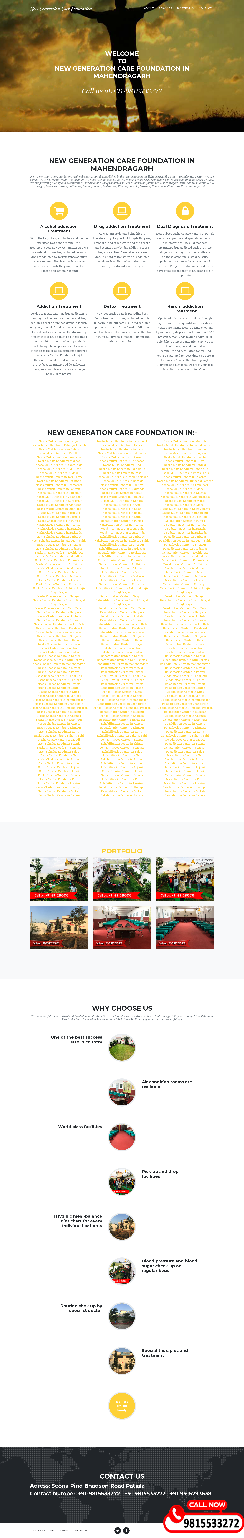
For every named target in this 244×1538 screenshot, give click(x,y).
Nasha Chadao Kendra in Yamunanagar (59, 699)
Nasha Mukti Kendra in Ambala (122, 449)
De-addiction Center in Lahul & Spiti (185, 735)
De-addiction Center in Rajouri (185, 767)
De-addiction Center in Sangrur (185, 596)
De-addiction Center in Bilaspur (185, 711)
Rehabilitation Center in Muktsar (122, 576)
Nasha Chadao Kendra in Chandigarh (59, 703)
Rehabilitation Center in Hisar (122, 640)
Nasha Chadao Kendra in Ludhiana (59, 564)
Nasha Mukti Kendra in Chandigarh (185, 485)
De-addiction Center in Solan (185, 751)
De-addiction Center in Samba (185, 775)
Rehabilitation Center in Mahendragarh (122, 664)
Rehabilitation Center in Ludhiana (122, 564)
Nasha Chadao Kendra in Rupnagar (59, 584)
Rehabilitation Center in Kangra (122, 723)
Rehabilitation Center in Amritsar (122, 524)
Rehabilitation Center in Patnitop (122, 783)
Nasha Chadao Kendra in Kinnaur (59, 727)
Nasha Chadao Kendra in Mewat (59, 668)
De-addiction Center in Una (185, 755)
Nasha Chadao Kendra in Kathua (59, 763)
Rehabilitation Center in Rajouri (122, 767)
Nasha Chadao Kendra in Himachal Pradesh (59, 707)
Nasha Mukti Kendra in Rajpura (59, 512)
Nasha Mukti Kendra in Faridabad (122, 461)
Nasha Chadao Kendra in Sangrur (59, 596)
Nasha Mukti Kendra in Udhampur (185, 512)
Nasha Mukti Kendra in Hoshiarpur (59, 485)
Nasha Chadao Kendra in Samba (59, 775)
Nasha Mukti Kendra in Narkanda (122, 489)
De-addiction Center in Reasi (185, 771)
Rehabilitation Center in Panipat (122, 680)
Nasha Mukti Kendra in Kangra (122, 500)
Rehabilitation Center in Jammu (122, 759)
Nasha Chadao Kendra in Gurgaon (59, 636)
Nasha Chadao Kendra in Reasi (59, 771)
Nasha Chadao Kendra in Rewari (59, 684)
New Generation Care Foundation (61, 8)
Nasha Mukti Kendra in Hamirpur (122, 496)
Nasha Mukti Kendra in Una (122, 504)
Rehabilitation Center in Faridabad (122, 628)
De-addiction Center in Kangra (185, 723)
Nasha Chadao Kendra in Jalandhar (59, 556)
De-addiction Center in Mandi (185, 739)
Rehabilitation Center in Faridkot (122, 536)
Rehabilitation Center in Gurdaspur (122, 548)
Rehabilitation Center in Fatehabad (122, 632)
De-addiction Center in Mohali (185, 791)
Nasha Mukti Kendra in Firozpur (59, 492)
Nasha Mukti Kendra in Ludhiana (59, 508)
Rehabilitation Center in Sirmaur (122, 747)
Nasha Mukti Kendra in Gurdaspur (59, 500)
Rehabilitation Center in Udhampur (122, 787)
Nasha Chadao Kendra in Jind (59, 648)
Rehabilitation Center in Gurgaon (122, 636)
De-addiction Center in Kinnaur (185, 727)
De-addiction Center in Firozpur (185, 544)
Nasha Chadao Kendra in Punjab (59, 520)
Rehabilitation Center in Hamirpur (122, 719)
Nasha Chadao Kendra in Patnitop (59, 783)
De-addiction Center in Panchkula (185, 676)
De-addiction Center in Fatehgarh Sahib (185, 540)
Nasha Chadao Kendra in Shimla (59, 743)
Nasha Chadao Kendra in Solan (59, 751)
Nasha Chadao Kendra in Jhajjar (59, 644)
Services (165, 8)
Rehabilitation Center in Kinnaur (122, 727)
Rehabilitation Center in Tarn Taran (122, 608)
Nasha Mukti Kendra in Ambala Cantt (122, 441)
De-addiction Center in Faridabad (185, 628)
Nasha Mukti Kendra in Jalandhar (59, 496)
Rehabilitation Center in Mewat (122, 668)
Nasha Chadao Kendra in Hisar (59, 640)
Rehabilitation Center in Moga (122, 572)
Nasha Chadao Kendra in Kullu (59, 731)
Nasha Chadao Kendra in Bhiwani (59, 620)
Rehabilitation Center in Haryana (122, 612)
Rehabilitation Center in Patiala (122, 580)
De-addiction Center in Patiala (185, 580)
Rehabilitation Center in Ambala (122, 616)
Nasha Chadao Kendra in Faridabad (59, 628)
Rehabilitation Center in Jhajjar (122, 644)
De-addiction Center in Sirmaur (185, 747)
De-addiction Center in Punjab (185, 520)
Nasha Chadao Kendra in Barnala (59, 528)
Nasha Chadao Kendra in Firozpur (59, 544)
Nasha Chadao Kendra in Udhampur (59, 787)
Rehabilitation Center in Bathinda (122, 532)
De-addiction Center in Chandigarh (185, 703)
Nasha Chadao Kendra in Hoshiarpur (59, 552)
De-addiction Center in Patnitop (185, 783)
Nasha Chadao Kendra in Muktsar (59, 576)
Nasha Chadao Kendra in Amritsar (58, 524)
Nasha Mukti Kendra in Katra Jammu (185, 508)
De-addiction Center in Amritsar (185, 524)
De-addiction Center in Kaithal (185, 652)
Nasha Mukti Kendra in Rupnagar (59, 457)
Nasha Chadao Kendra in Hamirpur (59, 719)
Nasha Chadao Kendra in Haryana (59, 612)
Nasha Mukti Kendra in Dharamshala (185, 496)
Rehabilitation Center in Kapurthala (122, 560)
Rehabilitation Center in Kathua (122, 763)
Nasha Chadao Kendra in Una (59, 755)
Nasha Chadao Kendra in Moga (59, 572)
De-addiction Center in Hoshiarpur (185, 552)
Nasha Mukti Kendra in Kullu (122, 516)
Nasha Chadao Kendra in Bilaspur (59, 711)
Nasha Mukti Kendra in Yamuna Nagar (122, 477)
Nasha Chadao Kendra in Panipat (59, 680)
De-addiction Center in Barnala (185, 528)
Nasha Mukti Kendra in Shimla (185, 492)
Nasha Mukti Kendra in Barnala (59, 516)
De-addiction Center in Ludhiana (185, 564)
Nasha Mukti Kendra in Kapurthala (59, 465)
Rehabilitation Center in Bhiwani (122, 620)
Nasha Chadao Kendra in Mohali (59, 791)
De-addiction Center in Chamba (185, 715)
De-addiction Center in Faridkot (185, 536)
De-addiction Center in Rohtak (185, 687)
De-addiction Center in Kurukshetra (185, 660)
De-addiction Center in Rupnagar (185, 584)
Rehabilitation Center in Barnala (122, 528)
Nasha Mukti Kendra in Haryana (185, 453)
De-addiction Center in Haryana (185, 612)
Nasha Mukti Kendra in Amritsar (59, 504)
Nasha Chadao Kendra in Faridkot (59, 536)
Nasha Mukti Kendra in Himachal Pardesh (185, 445)
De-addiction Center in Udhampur (185, 787)
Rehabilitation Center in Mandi (122, 739)
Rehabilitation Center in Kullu (122, 731)
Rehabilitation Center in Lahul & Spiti (122, 735)
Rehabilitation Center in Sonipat (122, 695)
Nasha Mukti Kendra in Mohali (185, 489)
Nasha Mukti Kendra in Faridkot (59, 453)
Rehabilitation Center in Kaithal (122, 652)
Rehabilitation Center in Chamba (122, 715)
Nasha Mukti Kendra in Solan (122, 508)
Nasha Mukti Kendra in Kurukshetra (122, 453)
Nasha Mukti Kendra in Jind (122, 465)
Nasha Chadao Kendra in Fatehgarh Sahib (59, 540)
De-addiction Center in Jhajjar (185, 644)
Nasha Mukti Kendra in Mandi (185, 500)
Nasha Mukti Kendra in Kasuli (122, 492)
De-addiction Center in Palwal (185, 672)
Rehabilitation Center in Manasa (122, 568)
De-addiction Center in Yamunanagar (185, 699)
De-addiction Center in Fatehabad (185, 632)
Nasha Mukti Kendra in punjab (59, 441)
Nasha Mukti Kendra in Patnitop (185, 516)
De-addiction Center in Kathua (185, 763)
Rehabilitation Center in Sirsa (122, 691)
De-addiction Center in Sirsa (185, 691)
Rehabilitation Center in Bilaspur (122, 711)
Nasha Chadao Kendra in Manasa (59, 568)
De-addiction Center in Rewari (185, 684)
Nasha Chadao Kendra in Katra (59, 779)
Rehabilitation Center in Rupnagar (122, 584)
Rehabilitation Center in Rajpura (122, 795)
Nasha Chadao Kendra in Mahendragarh (59, 664)
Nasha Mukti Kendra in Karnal (122, 457)
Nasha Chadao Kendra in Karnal (59, 656)
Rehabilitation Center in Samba (122, 775)
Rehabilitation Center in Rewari (122, 684)
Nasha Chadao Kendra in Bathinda (59, 532)
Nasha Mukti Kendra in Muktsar (59, 469)
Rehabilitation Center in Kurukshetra (122, 660)
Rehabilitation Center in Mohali (122, 791)
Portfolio (185, 8)
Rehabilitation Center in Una (122, 755)
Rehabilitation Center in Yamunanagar (122, 699)
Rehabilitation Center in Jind (122, 648)
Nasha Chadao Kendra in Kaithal (59, 652)
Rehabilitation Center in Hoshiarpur (122, 552)
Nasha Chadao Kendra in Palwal (59, 672)
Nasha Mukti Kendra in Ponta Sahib (185, 473)
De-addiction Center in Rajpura (185, 795)
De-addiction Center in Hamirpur (185, 719)
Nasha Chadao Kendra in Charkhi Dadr (59, 624)
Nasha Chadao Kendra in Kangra (59, 723)
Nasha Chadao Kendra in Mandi (59, 739)
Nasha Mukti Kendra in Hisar (185, 461)
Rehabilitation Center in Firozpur (122, 544)
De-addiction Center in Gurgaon (185, 636)
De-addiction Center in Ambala (185, 616)
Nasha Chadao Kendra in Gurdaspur (59, 548)
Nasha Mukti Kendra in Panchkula (122, 469)
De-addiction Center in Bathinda (185, 532)
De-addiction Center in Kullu (185, 731)
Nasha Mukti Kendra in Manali (185, 504)
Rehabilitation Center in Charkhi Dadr (122, 624)
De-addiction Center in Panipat (185, 680)
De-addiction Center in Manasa (185, 568)
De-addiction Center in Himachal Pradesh (185, 707)
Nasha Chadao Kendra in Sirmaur (59, 747)
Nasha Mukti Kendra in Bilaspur (185, 477)
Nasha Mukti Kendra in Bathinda (59, 481)
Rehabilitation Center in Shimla (122, 743)
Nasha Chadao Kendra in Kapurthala (59, 560)
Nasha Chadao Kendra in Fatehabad (59, 632)
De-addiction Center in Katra (185, 779)
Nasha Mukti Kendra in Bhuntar (122, 485)
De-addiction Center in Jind (185, 648)
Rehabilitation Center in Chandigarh (122, 703)
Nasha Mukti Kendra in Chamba (185, 457)
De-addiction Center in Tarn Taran (185, 608)
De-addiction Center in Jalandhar (185, 556)
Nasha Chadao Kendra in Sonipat (59, 695)
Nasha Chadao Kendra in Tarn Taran (59, 608)
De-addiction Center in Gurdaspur (185, 548)
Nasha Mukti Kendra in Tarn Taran (59, 477)
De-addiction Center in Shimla (185, 743)
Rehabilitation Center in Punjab (122, 520)
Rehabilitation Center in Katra (122, 779)
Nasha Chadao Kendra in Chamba (59, 715)
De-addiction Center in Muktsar (185, 576)
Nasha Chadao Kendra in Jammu (59, 759)
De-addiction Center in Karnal (185, 656)
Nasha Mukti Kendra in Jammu (185, 449)
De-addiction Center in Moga (185, 572)
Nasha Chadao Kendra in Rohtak (59, 687)
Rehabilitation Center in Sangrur (122, 596)
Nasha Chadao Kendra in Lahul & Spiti (59, 735)
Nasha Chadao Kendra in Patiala (59, 580)
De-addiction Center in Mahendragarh (185, 664)
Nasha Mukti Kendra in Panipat (185, 465)
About (149, 8)
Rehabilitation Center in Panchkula (122, 676)
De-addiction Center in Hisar (185, 640)
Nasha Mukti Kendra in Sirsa (122, 473)
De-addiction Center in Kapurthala (185, 560)
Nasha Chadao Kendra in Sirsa (59, 691)
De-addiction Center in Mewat (185, 668)
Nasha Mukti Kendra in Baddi (122, 512)
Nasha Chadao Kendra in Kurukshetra (59, 660)
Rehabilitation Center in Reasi (122, 771)
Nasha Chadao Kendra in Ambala (59, 616)
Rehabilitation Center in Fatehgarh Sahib (122, 540)
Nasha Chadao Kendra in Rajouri (59, 767)
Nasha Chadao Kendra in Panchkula (59, 676)
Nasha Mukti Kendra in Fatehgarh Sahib (59, 445)
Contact (205, 8)
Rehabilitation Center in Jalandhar (122, 556)
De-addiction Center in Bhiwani (185, 620)
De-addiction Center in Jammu (185, 759)
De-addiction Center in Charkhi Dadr (185, 624)
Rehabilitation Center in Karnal (122, 656)
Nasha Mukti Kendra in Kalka (122, 445)
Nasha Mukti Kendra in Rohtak (122, 481)
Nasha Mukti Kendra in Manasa (59, 461)
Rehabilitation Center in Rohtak (122, 687)
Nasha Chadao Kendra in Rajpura (59, 795)
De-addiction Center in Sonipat (185, 695)
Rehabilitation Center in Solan (122, 751)
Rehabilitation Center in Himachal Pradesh (122, 707)
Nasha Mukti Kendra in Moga (59, 473)
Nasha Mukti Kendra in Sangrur (59, 489)
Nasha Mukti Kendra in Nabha (59, 449)
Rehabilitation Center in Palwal (122, 672)
